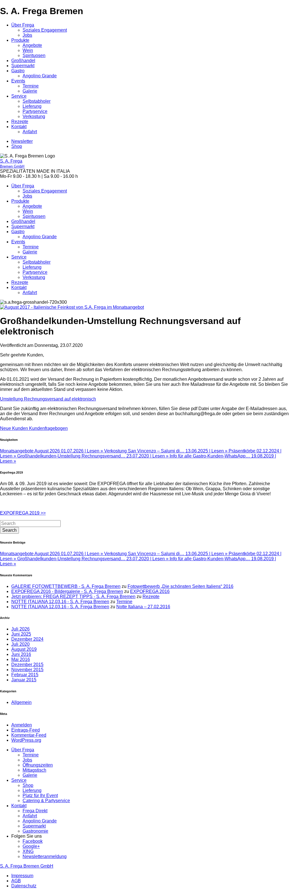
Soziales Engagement (45, 30)
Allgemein (21, 702)
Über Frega (22, 25)
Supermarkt (22, 65)
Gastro (18, 70)
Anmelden (21, 725)
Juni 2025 (21, 634)
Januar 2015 (23, 679)
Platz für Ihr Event (40, 795)
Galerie (30, 91)
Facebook (33, 841)
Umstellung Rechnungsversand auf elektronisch (48, 399)
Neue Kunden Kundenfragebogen (34, 428)
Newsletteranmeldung (45, 856)
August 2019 (24, 649)
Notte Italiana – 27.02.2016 (143, 606)
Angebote (32, 45)
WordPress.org (26, 740)
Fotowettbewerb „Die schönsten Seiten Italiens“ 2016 (180, 586)
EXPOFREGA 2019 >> (23, 513)
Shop (16, 146)
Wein (28, 50)
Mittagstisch (34, 770)
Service (19, 96)
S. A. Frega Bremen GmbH (26, 866)
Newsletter (22, 141)
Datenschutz (23, 885)
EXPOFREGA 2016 (150, 591)
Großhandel (23, 60)
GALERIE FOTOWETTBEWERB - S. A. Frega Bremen (66, 586)
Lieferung (32, 106)
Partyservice (35, 111)
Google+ (31, 846)
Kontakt (19, 126)
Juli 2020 (20, 644)
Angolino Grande (40, 75)
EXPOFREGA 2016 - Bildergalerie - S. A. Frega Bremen (67, 591)
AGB (16, 880)
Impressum (22, 875)
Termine (31, 86)
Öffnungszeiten (38, 765)
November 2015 (27, 669)
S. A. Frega (12, 163)
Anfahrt (30, 131)
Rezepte (19, 121)
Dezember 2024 (27, 639)
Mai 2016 (20, 659)
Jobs (27, 35)
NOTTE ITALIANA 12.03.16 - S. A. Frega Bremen (60, 601)
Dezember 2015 (27, 664)
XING (28, 851)
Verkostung (34, 116)
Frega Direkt (35, 810)
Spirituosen (34, 55)
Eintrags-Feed (25, 730)
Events (18, 80)
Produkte (20, 40)
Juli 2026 (20, 629)
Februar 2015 (24, 674)
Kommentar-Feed (28, 735)
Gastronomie (35, 831)
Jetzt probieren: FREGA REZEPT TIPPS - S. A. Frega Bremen (73, 596)
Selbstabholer (37, 101)
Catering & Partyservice (46, 800)
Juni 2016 (21, 654)
